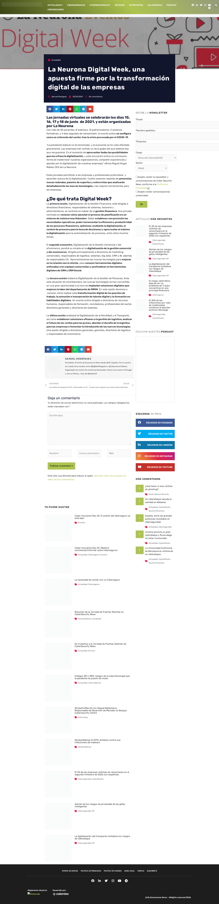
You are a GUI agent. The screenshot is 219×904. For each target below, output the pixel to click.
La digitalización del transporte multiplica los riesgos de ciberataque (102, 837)
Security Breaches (156, 511)
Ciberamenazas (76, 5)
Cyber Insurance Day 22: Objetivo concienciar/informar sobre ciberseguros (96, 549)
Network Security (161, 494)
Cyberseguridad (99, 5)
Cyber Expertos (94, 683)
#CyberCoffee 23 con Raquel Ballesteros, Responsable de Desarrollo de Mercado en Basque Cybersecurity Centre (101, 710)
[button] (216, 5)
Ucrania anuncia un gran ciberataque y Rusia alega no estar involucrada (158, 535)
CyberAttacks (97, 779)
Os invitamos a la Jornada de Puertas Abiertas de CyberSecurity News (100, 645)
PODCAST (171, 5)
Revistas (120, 5)
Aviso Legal (129, 871)
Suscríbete (152, 871)
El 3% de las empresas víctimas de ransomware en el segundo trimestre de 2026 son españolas (102, 773)
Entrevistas (136, 5)
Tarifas (140, 871)
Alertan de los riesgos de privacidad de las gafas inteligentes (100, 805)
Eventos (81, 523)
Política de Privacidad (91, 871)
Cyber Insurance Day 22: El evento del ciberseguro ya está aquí (102, 516)
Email (151, 494)
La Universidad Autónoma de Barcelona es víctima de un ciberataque (159, 551)
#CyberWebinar (84, 619)
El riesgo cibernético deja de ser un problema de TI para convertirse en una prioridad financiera (159, 286)
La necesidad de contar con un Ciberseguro (97, 579)
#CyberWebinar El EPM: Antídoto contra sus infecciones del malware (98, 741)
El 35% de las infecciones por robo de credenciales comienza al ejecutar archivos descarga (160, 305)
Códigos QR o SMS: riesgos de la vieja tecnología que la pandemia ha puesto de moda (102, 677)
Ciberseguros (56, 9)
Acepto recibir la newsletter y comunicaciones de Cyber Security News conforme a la (154, 182)
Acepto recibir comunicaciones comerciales (153, 193)
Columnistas (154, 5)
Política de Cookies (113, 871)
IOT (93, 811)
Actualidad (54, 5)
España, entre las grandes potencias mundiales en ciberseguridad (158, 518)
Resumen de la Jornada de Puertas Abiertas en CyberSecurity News (99, 613)
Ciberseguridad (84, 779)
